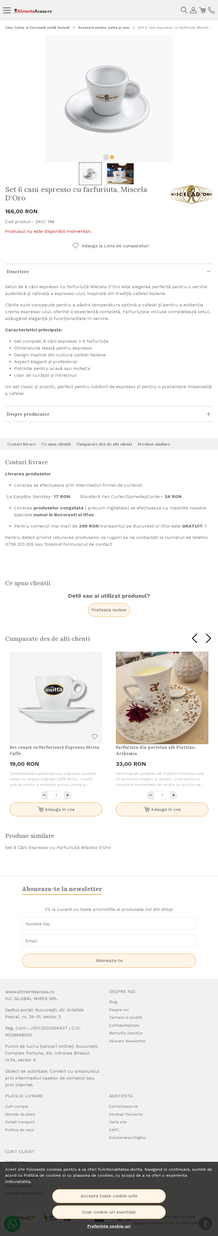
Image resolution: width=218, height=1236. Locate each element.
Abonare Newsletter (127, 1041)
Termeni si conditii (125, 1017)
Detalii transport (20, 1122)
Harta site (118, 1122)
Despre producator (28, 414)
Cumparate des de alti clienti (104, 444)
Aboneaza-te (109, 960)
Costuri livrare (21, 444)
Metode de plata (20, 1114)
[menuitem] (90, 173)
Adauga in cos (59, 809)
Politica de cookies (42, 1175)
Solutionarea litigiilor (127, 1137)
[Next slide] (208, 638)
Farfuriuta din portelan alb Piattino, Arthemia (156, 750)
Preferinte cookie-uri (109, 1226)
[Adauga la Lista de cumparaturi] (95, 737)
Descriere (18, 271)
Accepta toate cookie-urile (109, 1196)
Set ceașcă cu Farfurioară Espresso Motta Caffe (54, 750)
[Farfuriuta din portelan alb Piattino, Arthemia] (162, 698)
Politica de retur (19, 1130)
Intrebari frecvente (126, 1114)
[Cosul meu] (202, 10)
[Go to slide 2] (112, 157)
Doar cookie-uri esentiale (109, 1212)
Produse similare (154, 444)
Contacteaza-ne (123, 1106)
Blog (113, 1002)
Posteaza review (109, 609)
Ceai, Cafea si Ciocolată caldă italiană (37, 28)
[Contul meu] (193, 10)
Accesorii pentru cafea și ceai (103, 28)
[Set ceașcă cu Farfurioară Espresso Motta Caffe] (56, 698)
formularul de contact (87, 544)
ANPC (114, 1130)
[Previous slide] (194, 638)
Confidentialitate (124, 1025)
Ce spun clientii (56, 444)
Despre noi (119, 1010)
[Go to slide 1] (106, 157)
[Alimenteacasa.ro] (33, 10)
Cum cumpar (16, 1106)
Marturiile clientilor (126, 1033)
